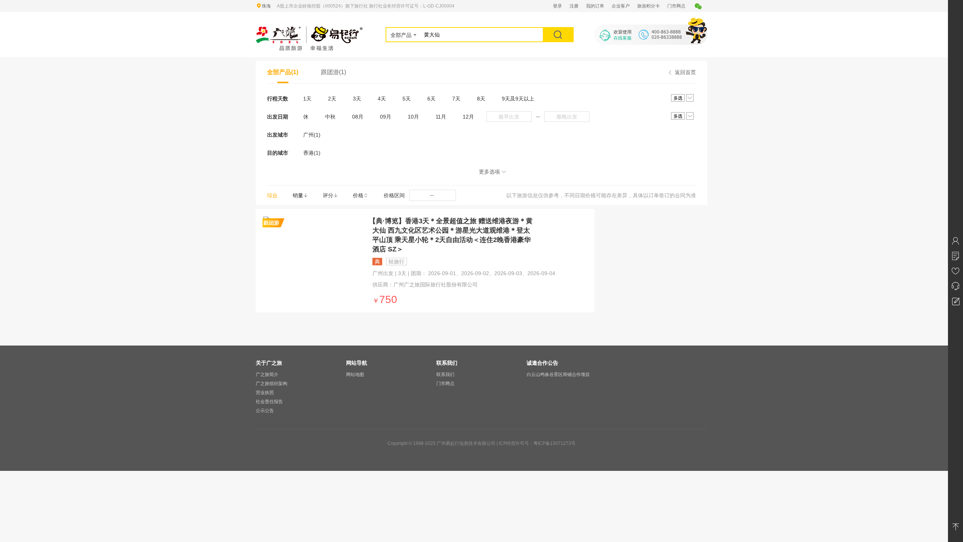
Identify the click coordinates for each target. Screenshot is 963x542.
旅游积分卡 (648, 6)
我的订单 (595, 6)
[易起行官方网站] (309, 31)
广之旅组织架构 (271, 383)
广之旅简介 (267, 374)
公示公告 (265, 410)
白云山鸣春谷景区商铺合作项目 (558, 374)
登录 (557, 6)
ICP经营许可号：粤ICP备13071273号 (537, 443)
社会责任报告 (269, 401)
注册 (574, 6)
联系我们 (445, 374)
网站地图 (355, 374)
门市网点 (676, 6)
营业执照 (265, 392)
